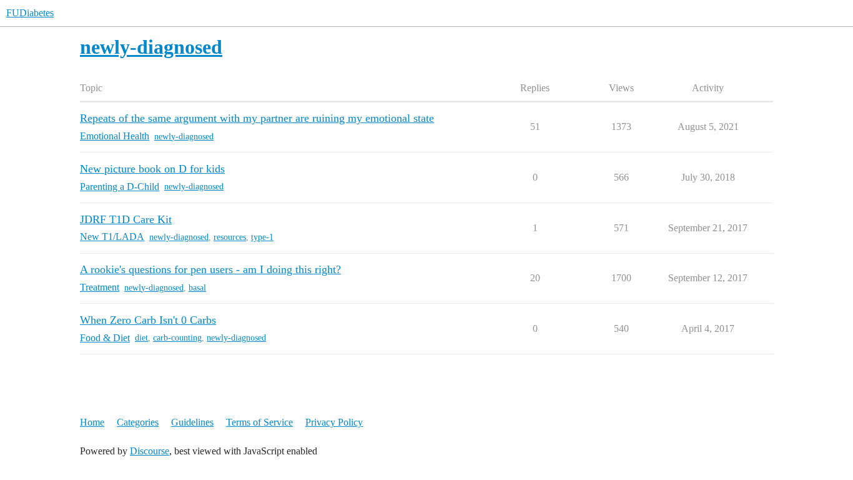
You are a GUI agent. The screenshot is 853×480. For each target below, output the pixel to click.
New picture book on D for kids (152, 168)
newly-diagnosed (184, 136)
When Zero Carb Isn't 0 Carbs (148, 320)
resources (230, 237)
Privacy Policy (334, 422)
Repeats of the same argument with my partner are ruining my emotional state (257, 118)
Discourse (149, 451)
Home (92, 422)
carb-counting (177, 337)
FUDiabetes (30, 13)
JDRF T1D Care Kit (126, 219)
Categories (138, 422)
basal (197, 287)
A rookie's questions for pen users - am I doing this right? (210, 269)
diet (141, 337)
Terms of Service (259, 422)
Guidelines (192, 422)
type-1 (262, 237)
